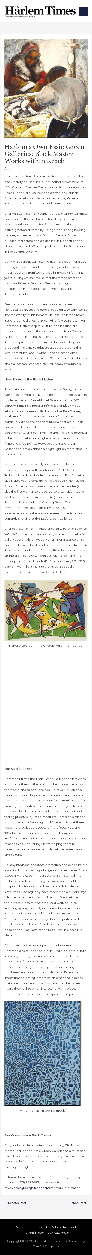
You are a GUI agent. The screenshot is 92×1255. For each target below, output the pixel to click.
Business (35, 1227)
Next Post (80, 1202)
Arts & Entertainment (60, 1227)
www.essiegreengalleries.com (27, 1188)
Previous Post (14, 1202)
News (20, 1227)
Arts (9, 168)
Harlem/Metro (33, 1232)
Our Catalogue (58, 1232)
